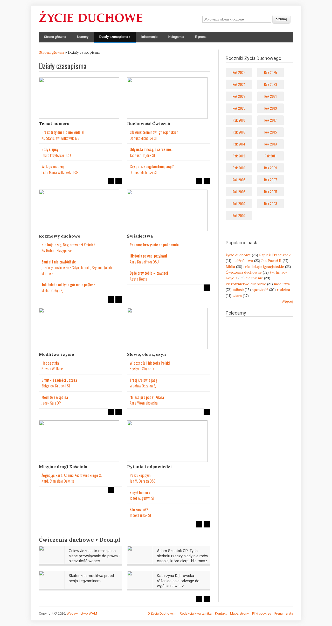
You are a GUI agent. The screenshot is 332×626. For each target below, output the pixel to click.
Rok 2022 (238, 96)
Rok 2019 (270, 108)
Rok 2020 (238, 108)
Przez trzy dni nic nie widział (63, 132)
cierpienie (254, 278)
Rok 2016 (239, 132)
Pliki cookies (261, 613)
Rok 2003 (270, 203)
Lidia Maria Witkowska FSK (60, 172)
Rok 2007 (270, 179)
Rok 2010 (239, 167)
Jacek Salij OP (51, 403)
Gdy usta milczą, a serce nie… (151, 149)
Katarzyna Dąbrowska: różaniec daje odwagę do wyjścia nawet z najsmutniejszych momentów (182, 583)
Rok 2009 (270, 167)
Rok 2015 (270, 132)
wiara (237, 295)
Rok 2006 (238, 191)
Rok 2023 (270, 84)
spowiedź (260, 289)
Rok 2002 (238, 215)
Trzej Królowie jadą (143, 380)
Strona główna (55, 37)
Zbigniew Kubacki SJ (56, 385)
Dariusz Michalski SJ (143, 138)
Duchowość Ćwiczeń (148, 123)
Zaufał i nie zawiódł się (59, 262)
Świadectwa (140, 236)
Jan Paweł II (271, 260)
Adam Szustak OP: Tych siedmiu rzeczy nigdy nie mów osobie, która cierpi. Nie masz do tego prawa (182, 558)
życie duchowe (238, 255)
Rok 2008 (238, 179)
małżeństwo (242, 260)
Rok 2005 (270, 191)
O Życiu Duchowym (162, 613)
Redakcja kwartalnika (196, 613)
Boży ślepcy (50, 149)
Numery (82, 37)
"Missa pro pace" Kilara (147, 397)
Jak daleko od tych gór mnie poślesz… (69, 284)
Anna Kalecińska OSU (144, 262)
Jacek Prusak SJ (140, 515)
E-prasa (200, 37)
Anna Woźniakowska (144, 403)
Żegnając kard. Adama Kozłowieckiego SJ (72, 475)
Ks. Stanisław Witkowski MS (60, 138)
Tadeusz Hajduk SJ (142, 155)
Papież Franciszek (274, 255)
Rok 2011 (270, 155)
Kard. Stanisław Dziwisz (58, 481)
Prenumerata (283, 613)
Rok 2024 (238, 84)
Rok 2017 (270, 120)
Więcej (287, 301)
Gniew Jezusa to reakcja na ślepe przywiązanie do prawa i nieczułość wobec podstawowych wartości (94, 558)
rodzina (283, 289)
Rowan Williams (52, 368)
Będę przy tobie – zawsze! (149, 273)
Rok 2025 (270, 72)
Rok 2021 (270, 96)
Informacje (149, 37)
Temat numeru (54, 123)
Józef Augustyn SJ (142, 498)
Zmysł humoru (140, 492)
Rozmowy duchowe (59, 236)
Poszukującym (140, 475)
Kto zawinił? (139, 509)
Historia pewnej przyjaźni (148, 256)
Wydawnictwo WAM (82, 613)
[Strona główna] (91, 22)
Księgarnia (176, 37)
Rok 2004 (238, 203)
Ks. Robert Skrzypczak (57, 250)
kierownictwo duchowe (246, 284)
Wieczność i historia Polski (150, 363)
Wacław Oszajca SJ (143, 385)
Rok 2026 (238, 72)
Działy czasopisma (114, 37)
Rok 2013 (270, 144)
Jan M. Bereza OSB (143, 481)
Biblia (230, 266)
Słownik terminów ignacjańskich (154, 132)
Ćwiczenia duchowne (244, 272)
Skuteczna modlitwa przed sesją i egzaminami (91, 578)
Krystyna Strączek (142, 368)
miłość (238, 289)
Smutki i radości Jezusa (59, 380)
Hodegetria (50, 363)
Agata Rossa (138, 279)
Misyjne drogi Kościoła (63, 466)
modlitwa (282, 284)
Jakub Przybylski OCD (56, 155)
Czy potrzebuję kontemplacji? (152, 166)
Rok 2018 (239, 120)
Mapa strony (239, 613)
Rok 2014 (239, 144)
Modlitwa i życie (56, 354)
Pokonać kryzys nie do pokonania (154, 244)
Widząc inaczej (53, 166)
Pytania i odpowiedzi (149, 466)
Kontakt (221, 613)
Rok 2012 (239, 155)
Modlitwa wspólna (55, 397)
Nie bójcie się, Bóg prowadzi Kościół (68, 244)
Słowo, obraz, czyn (146, 354)
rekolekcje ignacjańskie (263, 266)
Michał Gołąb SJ (52, 290)
